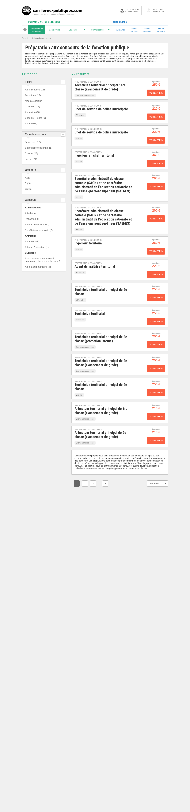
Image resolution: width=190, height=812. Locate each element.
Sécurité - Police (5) (35, 118)
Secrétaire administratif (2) (39, 230)
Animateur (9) (32, 241)
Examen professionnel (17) (39, 148)
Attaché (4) (30, 213)
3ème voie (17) (33, 142)
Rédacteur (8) (32, 219)
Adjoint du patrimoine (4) (38, 267)
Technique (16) (33, 95)
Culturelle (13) (32, 106)
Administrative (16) (35, 89)
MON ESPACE (159, 10)
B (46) (28, 183)
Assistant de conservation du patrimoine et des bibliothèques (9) (43, 259)
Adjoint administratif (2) (37, 224)
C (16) (28, 189)
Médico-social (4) (34, 101)
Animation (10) (32, 112)
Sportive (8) (31, 123)
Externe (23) (31, 153)
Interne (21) (31, 159)
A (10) (28, 177)
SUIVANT (154, 483)
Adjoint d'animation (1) (37, 247)
